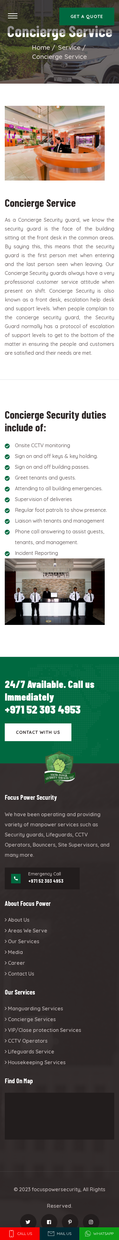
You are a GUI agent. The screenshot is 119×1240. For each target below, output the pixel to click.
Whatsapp (103, 1233)
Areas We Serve (27, 930)
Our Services (23, 941)
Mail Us (64, 1233)
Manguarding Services (35, 1008)
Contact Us (21, 973)
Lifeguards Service (31, 1051)
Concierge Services (32, 1019)
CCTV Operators (28, 1041)
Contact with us (38, 732)
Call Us (24, 1233)
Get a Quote (86, 16)
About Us (19, 920)
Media (15, 952)
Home (41, 47)
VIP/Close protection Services (44, 1030)
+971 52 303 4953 (43, 709)
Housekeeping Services (37, 1062)
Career (16, 963)
